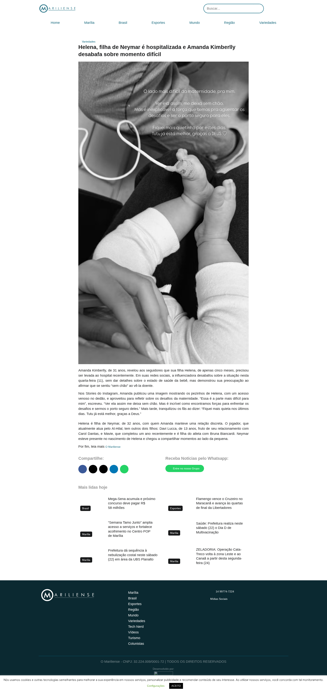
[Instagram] (267, 8)
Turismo (134, 638)
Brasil (123, 23)
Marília (89, 23)
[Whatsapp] (285, 8)
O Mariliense (113, 446)
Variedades (267, 23)
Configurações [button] (155, 685)
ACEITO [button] (176, 685)
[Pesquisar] (258, 8)
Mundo (194, 23)
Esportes (158, 23)
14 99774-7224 (225, 591)
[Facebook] (273, 8)
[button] (82, 469)
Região (229, 23)
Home (55, 23)
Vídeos (133, 632)
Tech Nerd (136, 627)
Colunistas (136, 644)
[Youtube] (279, 8)
